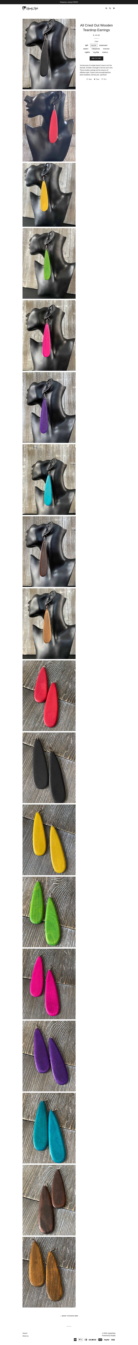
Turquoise (96, 49)
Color (96, 41)
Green (87, 52)
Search (25, 1333)
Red (86, 45)
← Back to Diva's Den (69, 1316)
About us (25, 1336)
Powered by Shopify (108, 1335)
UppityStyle (111, 1333)
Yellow (96, 52)
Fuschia (106, 49)
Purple (105, 52)
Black (93, 45)
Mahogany (103, 45)
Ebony (85, 49)
